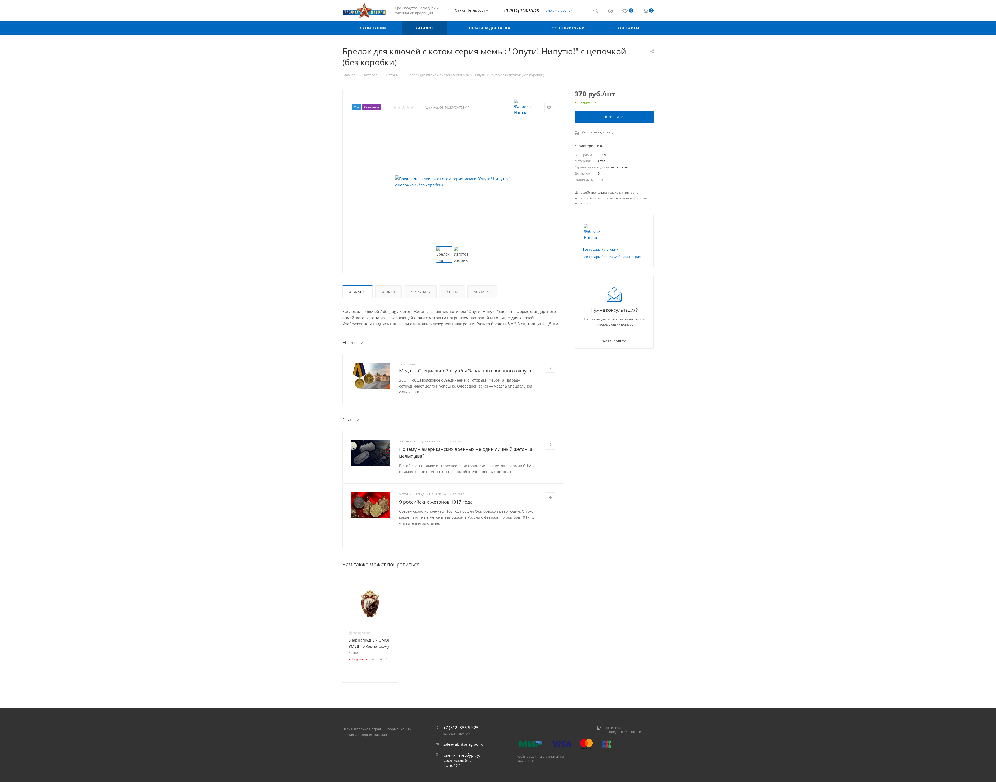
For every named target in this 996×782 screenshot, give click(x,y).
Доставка (482, 292)
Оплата (452, 292)
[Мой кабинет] (610, 11)
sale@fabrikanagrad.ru (463, 744)
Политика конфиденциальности (623, 730)
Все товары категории (600, 249)
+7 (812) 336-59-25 (521, 11)
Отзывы (388, 292)
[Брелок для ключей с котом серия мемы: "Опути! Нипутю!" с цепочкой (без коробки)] (453, 181)
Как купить (420, 292)
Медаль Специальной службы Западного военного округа (465, 371)
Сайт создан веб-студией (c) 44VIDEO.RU (541, 759)
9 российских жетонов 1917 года (436, 502)
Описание (357, 292)
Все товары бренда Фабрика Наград (612, 256)
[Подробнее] (550, 368)
